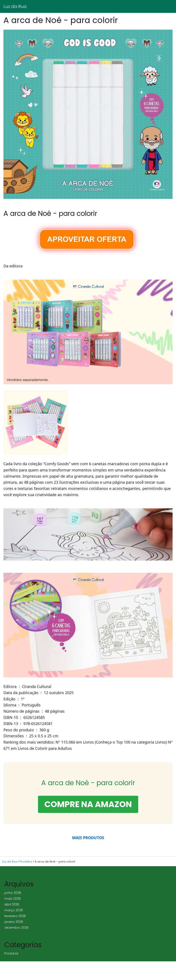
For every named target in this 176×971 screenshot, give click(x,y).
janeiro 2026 (13, 922)
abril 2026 (11, 904)
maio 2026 (12, 898)
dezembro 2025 (16, 927)
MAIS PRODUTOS (88, 837)
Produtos (11, 953)
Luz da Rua (15, 6)
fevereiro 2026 (15, 916)
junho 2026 (12, 893)
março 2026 (13, 910)
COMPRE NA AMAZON (88, 804)
